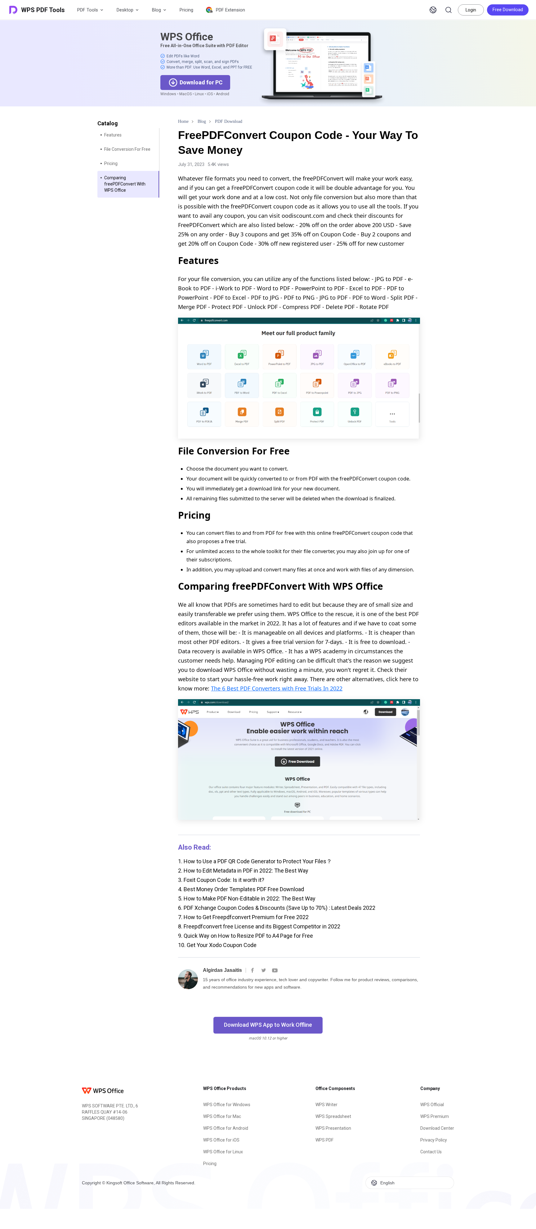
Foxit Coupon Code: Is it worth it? (221, 880)
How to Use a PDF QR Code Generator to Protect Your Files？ (255, 861)
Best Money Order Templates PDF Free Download (241, 889)
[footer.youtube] (275, 970)
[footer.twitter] (263, 970)
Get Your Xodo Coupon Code (217, 945)
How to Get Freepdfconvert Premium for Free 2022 (243, 917)
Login (471, 9)
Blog (156, 10)
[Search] (448, 10)
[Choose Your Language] (433, 10)
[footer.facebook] (252, 970)
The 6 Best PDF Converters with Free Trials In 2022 (276, 688)
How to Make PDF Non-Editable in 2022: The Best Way (246, 898)
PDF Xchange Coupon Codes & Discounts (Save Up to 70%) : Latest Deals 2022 (276, 908)
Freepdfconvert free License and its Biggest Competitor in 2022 (259, 926)
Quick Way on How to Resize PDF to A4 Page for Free (245, 935)
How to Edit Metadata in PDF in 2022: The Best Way (243, 870)
